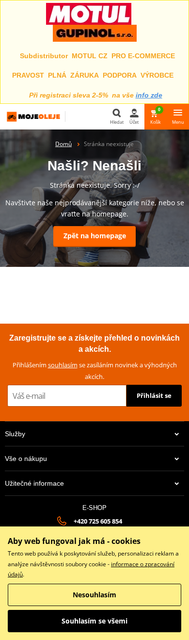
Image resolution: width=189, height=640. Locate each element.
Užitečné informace (34, 483)
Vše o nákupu (26, 458)
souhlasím (63, 365)
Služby (15, 434)
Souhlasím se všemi (94, 620)
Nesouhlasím (94, 594)
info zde (149, 95)
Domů (63, 144)
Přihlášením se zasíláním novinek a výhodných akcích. (95, 370)
